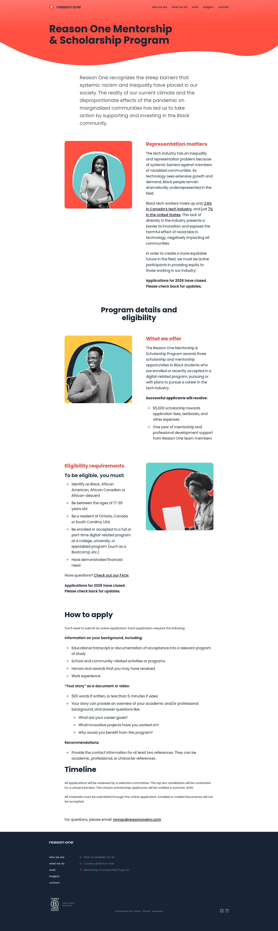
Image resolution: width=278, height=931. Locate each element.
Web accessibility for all (99, 857)
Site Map (146, 911)
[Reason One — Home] (65, 7)
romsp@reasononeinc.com (137, 819)
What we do (179, 7)
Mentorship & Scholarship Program (106, 870)
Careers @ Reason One (99, 863)
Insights (208, 7)
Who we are (159, 7)
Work (195, 7)
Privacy (138, 911)
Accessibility (157, 911)
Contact (223, 7)
